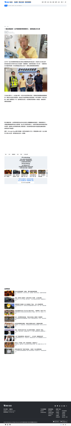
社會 (59, 2)
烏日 (18, 154)
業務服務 (63, 413)
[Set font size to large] (65, 425)
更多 (62, 2)
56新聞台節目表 (43, 412)
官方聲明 (63, 415)
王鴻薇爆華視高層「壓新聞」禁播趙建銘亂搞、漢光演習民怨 (18, 5)
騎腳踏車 (13, 154)
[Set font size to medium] (63, 425)
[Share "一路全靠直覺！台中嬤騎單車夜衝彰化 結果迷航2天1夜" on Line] (5, 424)
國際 (56, 2)
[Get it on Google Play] (63, 421)
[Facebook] (55, 406)
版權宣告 (49, 415)
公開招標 (63, 412)
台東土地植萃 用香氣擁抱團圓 (26, 159)
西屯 (21, 154)
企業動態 (57, 412)
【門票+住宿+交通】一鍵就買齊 (26, 168)
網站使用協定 (50, 413)
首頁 (43, 2)
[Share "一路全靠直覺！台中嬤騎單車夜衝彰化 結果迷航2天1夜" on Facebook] (10, 424)
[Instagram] (62, 406)
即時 (45, 2)
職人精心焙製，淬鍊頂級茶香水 (26, 160)
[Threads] (60, 406)
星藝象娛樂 (58, 417)
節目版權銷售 (64, 410)
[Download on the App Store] (56, 421)
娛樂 (53, 2)
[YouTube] (64, 406)
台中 (9, 154)
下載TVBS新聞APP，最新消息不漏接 (25, 179)
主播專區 (57, 415)
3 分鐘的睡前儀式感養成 (26, 161)
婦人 (6, 154)
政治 (51, 2)
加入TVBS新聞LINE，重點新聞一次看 (25, 180)
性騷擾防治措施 (51, 412)
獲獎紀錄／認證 (64, 417)
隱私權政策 (50, 410)
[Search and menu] (65, 2)
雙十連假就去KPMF (26, 165)
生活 (48, 2)
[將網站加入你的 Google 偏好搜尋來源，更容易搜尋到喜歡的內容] (25, 182)
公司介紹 (57, 410)
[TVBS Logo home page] (8, 2)
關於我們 (42, 410)
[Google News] (66, 406)
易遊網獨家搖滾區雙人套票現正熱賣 (26, 166)
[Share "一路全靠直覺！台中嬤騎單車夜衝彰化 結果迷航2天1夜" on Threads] (7, 424)
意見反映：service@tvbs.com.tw (9, 410)
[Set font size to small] (61, 425)
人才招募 (57, 413)
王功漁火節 (26, 154)
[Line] (57, 406)
